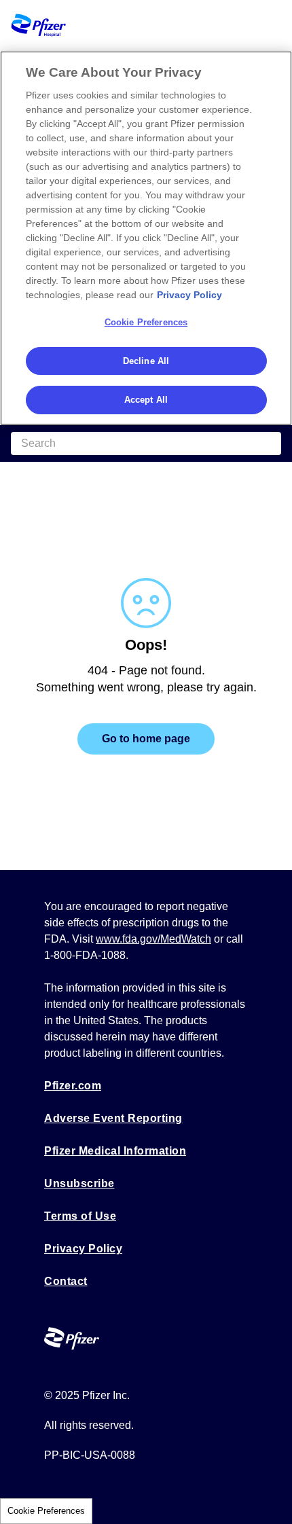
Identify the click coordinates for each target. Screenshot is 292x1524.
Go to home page (146, 738)
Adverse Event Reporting (113, 1118)
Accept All (146, 400)
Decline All (146, 361)
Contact (66, 1281)
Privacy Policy (83, 1248)
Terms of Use (80, 1216)
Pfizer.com (72, 1085)
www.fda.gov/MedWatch (153, 939)
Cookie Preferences (46, 1511)
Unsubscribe (79, 1183)
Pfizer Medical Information (115, 1151)
